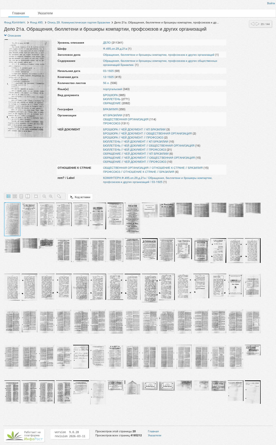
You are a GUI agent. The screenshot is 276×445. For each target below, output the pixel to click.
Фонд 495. (36, 22)
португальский (112, 89)
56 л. (106, 83)
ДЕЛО (107, 42)
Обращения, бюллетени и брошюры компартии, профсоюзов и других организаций (158, 54)
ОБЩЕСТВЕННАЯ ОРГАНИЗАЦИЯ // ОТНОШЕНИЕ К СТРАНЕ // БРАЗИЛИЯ (153, 168)
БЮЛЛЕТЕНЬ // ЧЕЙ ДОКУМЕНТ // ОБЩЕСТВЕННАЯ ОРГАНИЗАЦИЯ (148, 145)
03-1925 (108, 71)
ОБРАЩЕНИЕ (112, 103)
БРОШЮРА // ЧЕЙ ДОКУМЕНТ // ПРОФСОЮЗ (133, 137)
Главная (18, 13)
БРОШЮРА (110, 95)
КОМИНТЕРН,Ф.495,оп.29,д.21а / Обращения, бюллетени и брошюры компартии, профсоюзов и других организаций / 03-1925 (157, 180)
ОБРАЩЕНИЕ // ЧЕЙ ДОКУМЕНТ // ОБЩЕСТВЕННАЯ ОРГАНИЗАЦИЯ (149, 157)
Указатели (45, 13)
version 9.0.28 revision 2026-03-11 (70, 434)
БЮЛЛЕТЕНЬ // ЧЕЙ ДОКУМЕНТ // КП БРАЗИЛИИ (135, 141)
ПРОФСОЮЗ (111, 123)
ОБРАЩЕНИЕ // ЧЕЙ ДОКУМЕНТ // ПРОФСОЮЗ (134, 162)
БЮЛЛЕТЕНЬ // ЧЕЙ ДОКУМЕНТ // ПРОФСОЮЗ (134, 149)
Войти (271, 3)
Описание (14, 35)
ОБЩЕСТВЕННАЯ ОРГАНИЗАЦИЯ (126, 119)
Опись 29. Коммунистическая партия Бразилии (78, 22)
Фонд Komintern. (15, 22)
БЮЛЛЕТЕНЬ (111, 99)
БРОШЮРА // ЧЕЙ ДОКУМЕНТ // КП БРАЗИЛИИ (134, 129)
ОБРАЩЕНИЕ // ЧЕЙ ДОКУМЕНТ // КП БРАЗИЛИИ (136, 153)
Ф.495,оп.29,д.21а (115, 48)
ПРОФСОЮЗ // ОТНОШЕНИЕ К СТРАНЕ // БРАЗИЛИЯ (138, 172)
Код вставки (81, 197)
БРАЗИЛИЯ (110, 109)
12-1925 (108, 77)
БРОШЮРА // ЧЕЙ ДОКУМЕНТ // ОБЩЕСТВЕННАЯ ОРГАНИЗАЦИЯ (147, 133)
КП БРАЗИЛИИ (112, 115)
